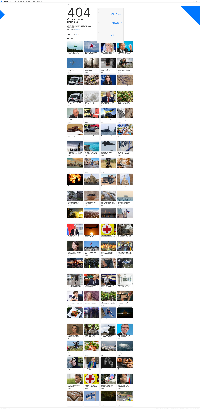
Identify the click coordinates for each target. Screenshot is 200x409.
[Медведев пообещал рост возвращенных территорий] (125, 382)
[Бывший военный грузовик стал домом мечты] (108, 182)
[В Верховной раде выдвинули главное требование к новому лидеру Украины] (108, 115)
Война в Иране (72, 4)
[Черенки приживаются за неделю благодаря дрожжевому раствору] (108, 298)
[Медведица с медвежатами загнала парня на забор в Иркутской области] (75, 199)
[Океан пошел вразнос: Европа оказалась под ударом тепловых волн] (91, 149)
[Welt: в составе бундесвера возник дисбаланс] (91, 265)
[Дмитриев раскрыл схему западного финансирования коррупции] (75, 232)
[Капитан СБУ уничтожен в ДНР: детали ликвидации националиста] (91, 65)
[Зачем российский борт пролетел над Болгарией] (75, 65)
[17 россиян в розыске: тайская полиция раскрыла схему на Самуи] (91, 315)
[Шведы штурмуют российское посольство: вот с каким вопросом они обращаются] (91, 182)
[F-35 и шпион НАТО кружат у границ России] (108, 149)
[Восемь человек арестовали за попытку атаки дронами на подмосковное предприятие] (91, 82)
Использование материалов (184, 408)
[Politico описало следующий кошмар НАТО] (75, 382)
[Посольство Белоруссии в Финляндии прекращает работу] (108, 315)
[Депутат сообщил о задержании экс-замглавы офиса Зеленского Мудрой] (108, 82)
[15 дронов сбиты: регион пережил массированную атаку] (75, 82)
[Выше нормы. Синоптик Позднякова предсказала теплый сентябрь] (125, 132)
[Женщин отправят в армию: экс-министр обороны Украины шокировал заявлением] (125, 65)
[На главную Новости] (5, 1)
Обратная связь (192, 408)
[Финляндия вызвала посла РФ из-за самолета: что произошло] (91, 398)
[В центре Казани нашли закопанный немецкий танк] (125, 115)
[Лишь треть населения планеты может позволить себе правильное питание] (91, 348)
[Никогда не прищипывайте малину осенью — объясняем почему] (125, 99)
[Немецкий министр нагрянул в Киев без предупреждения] (125, 332)
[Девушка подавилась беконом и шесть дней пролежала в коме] (125, 282)
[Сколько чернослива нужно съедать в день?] (91, 199)
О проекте (157, 408)
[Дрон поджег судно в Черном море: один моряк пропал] (125, 199)
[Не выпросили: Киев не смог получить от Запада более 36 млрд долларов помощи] (108, 215)
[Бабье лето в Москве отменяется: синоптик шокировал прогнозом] (75, 282)
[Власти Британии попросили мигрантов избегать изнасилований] (75, 165)
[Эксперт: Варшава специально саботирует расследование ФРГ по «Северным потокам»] (125, 348)
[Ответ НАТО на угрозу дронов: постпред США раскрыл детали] (91, 365)
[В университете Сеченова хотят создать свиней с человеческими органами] (75, 398)
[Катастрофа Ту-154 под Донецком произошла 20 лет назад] (125, 265)
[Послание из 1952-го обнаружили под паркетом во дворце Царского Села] (125, 82)
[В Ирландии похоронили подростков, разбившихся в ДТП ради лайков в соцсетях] (125, 398)
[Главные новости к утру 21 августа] (108, 132)
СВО (77, 4)
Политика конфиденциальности (174, 408)
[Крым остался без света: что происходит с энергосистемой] (108, 348)
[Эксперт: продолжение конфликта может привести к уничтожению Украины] (125, 232)
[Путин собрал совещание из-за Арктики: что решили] (91, 282)
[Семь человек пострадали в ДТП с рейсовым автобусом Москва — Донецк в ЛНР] (125, 249)
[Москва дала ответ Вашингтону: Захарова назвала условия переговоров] (108, 49)
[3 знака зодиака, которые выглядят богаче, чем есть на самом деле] (91, 332)
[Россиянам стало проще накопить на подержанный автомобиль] (125, 298)
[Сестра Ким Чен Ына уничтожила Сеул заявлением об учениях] (75, 249)
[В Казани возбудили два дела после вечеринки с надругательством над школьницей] (108, 65)
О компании (5, 408)
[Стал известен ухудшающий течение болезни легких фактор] (108, 365)
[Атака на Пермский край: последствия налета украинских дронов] (108, 232)
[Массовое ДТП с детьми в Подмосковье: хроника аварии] (91, 382)
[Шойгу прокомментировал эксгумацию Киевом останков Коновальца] (75, 115)
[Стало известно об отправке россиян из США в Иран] (91, 232)
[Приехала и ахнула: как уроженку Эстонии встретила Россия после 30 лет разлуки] (91, 165)
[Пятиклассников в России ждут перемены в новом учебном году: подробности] (75, 298)
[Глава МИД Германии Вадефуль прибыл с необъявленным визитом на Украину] (108, 282)
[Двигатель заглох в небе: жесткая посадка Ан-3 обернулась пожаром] (75, 348)
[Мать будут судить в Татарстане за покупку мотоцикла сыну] (91, 132)
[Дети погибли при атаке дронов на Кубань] (75, 99)
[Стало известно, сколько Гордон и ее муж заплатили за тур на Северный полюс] (91, 298)
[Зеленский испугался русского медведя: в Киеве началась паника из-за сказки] (108, 249)
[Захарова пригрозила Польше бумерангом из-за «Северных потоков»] (125, 215)
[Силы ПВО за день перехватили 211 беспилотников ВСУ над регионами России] (108, 332)
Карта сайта (197, 408)
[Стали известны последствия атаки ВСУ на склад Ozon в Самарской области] (108, 382)
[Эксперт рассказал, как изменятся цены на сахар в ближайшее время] (91, 99)
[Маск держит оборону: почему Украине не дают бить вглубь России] (108, 99)
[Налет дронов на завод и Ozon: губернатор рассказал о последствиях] (91, 115)
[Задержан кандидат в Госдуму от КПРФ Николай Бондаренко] (75, 132)
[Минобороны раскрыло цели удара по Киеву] (91, 249)
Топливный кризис (84, 4)
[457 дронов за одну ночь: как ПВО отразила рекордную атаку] (75, 215)
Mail (1, 408)
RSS (154, 408)
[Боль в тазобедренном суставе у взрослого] (108, 265)
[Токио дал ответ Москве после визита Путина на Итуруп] (91, 49)
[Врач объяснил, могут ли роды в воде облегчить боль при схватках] (108, 199)
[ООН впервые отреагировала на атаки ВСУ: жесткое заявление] (125, 49)
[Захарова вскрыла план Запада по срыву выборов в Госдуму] (125, 182)
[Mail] (1, 1)
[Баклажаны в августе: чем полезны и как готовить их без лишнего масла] (75, 315)
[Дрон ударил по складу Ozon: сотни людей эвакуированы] (125, 149)
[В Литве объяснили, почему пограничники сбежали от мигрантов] (75, 49)
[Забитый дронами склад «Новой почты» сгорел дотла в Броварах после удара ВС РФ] (75, 265)
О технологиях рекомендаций (164, 408)
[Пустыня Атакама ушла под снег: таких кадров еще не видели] (91, 215)
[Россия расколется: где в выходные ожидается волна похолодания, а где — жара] (108, 165)
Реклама (9, 408)
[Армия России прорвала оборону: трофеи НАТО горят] (125, 315)
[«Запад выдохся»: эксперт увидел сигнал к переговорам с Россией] (75, 149)
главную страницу (78, 29)
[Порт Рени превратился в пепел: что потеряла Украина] (75, 182)
